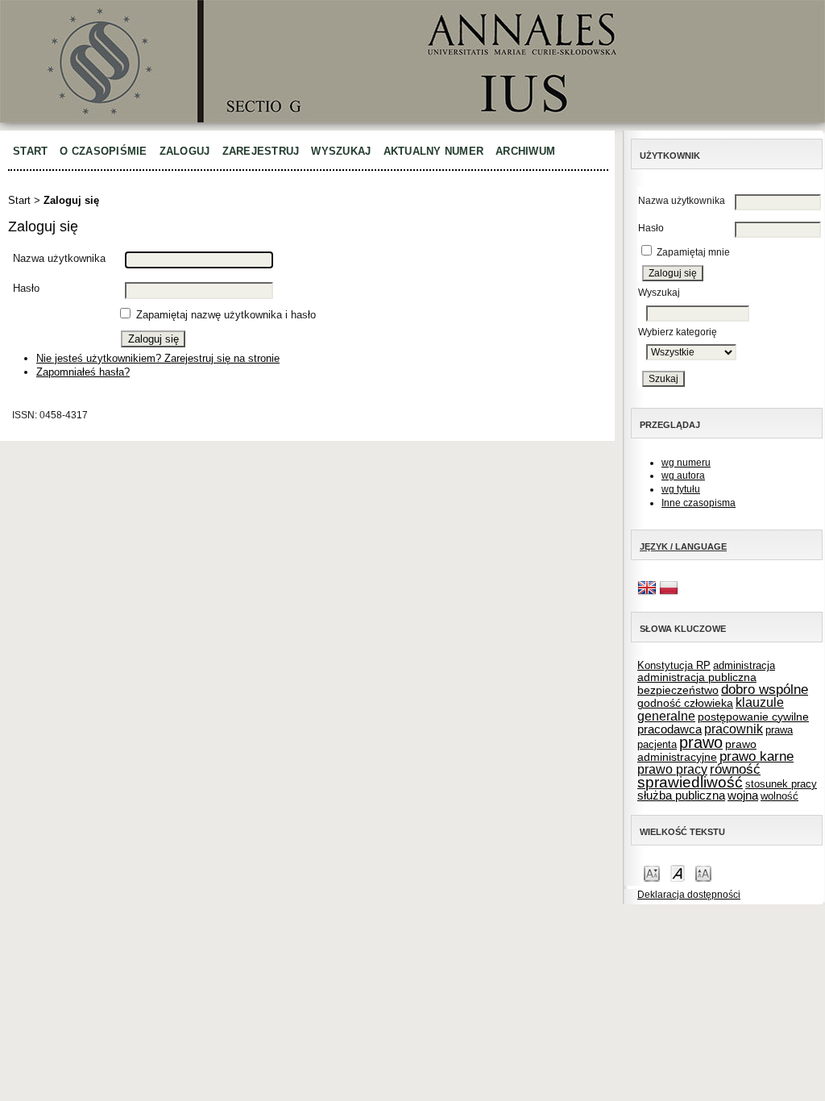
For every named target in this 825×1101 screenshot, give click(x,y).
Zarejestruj (261, 151)
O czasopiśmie (103, 151)
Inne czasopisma (698, 503)
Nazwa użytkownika (681, 200)
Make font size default (678, 872)
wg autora (683, 475)
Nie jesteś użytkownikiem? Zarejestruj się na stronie (158, 358)
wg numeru (686, 462)
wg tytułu (680, 489)
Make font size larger (703, 872)
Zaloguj (185, 151)
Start (30, 151)
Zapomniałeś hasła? (83, 372)
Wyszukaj (341, 151)
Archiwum (525, 151)
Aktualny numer (433, 151)
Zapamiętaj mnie (693, 252)
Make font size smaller (652, 872)
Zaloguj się (71, 200)
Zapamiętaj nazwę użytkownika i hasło (226, 315)
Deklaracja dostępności (688, 894)
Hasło (651, 228)
